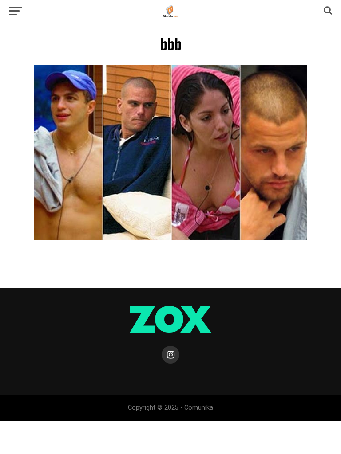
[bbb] (170, 238)
